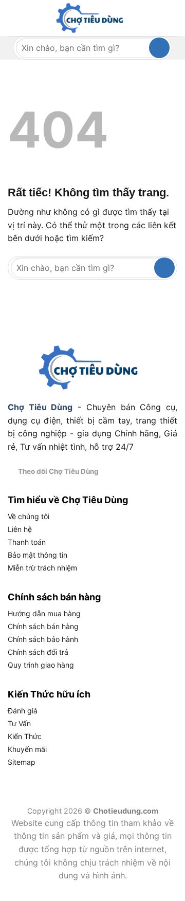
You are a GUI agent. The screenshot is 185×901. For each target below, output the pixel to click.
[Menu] (14, 17)
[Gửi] (159, 48)
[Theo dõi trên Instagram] (123, 470)
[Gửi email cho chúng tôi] (148, 470)
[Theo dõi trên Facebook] (110, 470)
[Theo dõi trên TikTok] (135, 470)
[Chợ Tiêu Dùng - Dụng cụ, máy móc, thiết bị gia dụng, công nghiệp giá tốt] (92, 18)
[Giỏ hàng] (168, 18)
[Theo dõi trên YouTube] (160, 470)
